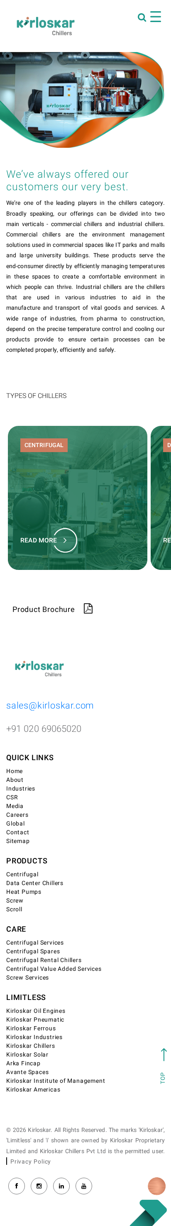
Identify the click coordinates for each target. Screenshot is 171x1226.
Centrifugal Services (35, 942)
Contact (17, 832)
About (15, 780)
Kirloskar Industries (34, 1037)
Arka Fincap (23, 1063)
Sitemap (18, 841)
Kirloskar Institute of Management (55, 1081)
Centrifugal (22, 874)
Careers (17, 815)
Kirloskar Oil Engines (36, 1011)
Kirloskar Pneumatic (35, 1019)
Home (14, 771)
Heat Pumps (24, 892)
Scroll (14, 909)
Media (15, 806)
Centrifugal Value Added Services (54, 969)
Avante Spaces (27, 1072)
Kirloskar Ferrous (31, 1028)
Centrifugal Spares (33, 951)
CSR (12, 797)
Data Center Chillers (35, 883)
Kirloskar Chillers (30, 1046)
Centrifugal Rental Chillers (44, 960)
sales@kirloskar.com (50, 705)
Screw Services (27, 977)
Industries (20, 788)
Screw (15, 900)
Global (15, 823)
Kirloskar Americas (33, 1089)
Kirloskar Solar (27, 1054)
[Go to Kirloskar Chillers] (45, 26)
